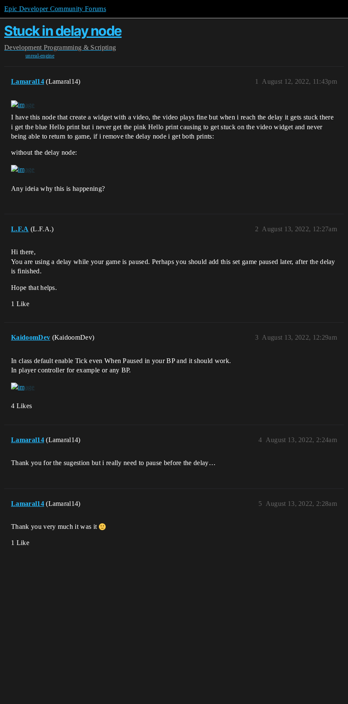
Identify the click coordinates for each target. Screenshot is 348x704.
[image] (23, 105)
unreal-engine (39, 56)
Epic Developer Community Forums (55, 8)
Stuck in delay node (63, 31)
